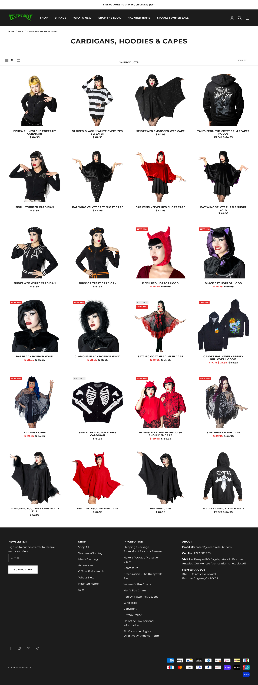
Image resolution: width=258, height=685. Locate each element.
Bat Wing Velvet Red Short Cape (160, 207)
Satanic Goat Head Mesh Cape (160, 356)
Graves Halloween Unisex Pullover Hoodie (223, 358)
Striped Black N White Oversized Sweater (97, 132)
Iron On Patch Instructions (141, 596)
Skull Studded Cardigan (34, 207)
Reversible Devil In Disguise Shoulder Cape (160, 434)
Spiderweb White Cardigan (35, 283)
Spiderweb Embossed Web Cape (160, 131)
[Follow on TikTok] (37, 648)
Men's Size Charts (135, 590)
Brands (61, 17)
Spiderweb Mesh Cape (223, 432)
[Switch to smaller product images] (12, 61)
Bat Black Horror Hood (34, 356)
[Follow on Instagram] (19, 648)
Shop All (83, 547)
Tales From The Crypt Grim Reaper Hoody (223, 132)
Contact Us (131, 568)
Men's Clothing (88, 559)
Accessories (85, 565)
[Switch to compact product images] (18, 61)
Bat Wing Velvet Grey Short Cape (97, 207)
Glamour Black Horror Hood (97, 356)
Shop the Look (109, 17)
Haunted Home (139, 17)
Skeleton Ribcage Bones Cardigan (97, 434)
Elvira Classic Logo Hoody (223, 508)
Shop (44, 17)
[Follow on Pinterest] (28, 648)
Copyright (130, 608)
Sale (81, 589)
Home (11, 31)
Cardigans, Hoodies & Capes (42, 31)
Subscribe (23, 569)
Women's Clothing (90, 553)
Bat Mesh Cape (35, 432)
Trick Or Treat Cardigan (98, 283)
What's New (82, 17)
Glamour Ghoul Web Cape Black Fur (34, 510)
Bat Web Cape (160, 508)
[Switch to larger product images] (6, 61)
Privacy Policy (132, 614)
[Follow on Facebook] (10, 648)
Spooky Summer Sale (172, 17)
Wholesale (130, 602)
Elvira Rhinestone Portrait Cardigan (34, 132)
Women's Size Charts (137, 584)
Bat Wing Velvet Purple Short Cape (223, 209)
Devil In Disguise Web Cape (97, 508)
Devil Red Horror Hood (160, 283)
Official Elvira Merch (91, 571)
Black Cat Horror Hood (223, 283)
